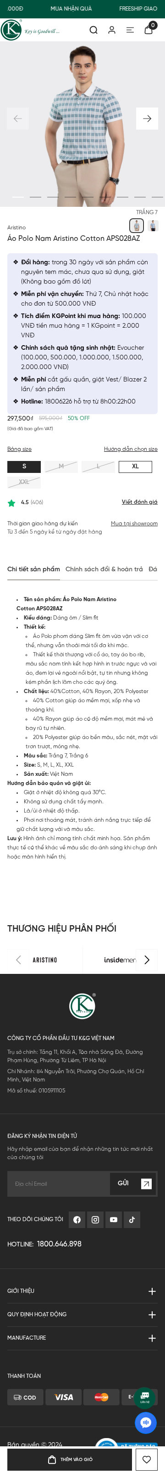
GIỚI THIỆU (20, 1291)
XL (135, 466)
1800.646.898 (59, 1244)
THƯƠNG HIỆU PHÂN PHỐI (61, 929)
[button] (147, 119)
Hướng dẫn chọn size (131, 449)
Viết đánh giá (140, 502)
